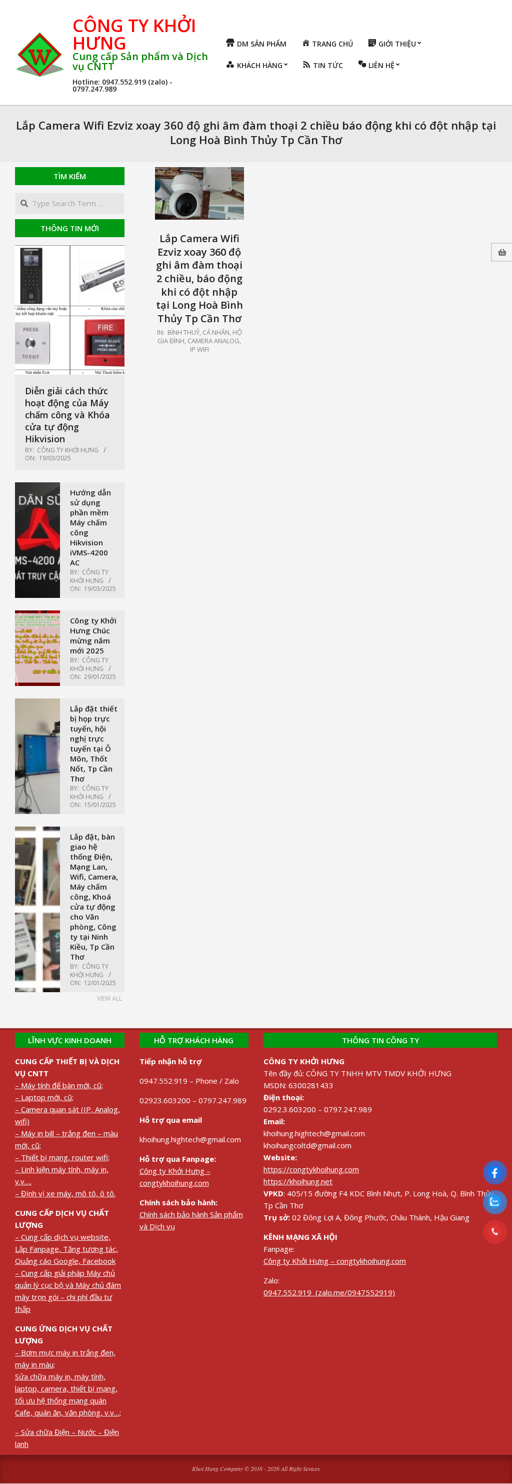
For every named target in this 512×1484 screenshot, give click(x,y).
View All (109, 998)
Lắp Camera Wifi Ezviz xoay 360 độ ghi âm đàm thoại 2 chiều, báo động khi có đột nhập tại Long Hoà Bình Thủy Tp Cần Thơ (199, 278)
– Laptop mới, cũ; (44, 1097)
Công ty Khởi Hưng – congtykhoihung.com (335, 1261)
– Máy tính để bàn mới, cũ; (59, 1085)
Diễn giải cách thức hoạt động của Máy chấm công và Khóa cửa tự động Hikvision (67, 415)
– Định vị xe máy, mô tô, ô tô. (65, 1193)
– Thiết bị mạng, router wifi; (62, 1157)
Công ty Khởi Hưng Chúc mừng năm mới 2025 (93, 635)
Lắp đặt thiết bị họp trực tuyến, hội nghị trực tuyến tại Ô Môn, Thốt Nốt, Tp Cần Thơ (94, 743)
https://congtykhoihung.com (311, 1169)
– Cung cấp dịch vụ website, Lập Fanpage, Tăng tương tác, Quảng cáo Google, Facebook (66, 1249)
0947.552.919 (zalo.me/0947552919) (329, 1292)
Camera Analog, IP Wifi (214, 345)
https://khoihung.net (298, 1181)
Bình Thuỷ (184, 332)
